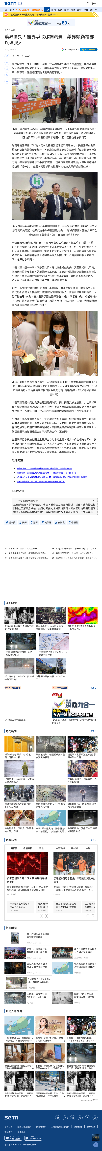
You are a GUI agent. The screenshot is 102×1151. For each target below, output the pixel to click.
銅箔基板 (27, 848)
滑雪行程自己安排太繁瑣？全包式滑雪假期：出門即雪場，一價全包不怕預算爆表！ (50, 1094)
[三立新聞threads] (95, 1117)
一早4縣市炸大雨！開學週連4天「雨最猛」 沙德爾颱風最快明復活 (19, 1039)
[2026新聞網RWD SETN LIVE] (20, 3)
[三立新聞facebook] (65, 1117)
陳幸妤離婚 (37, 9)
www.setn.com (29, 1144)
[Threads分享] (7, 68)
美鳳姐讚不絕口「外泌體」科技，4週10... (74, 553)
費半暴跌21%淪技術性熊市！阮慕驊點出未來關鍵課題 (50, 628)
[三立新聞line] (80, 1117)
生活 (47, 9)
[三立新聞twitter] (87, 1117)
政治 (79, 9)
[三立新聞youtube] (57, 1117)
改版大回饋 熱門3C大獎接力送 (22, 548)
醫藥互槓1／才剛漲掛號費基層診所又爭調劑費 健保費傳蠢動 (44, 468)
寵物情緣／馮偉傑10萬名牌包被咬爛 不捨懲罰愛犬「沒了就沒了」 (47, 472)
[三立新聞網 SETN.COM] (6, 9)
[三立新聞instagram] (72, 1117)
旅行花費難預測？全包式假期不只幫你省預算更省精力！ (19, 1067)
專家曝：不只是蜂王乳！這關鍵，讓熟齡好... (75, 558)
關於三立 (8, 1126)
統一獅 (74, 848)
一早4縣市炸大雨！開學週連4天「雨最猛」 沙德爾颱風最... (51, 830)
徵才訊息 (21, 1131)
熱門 (53, 9)
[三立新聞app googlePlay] (33, 1138)
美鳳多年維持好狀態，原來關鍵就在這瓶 (26, 553)
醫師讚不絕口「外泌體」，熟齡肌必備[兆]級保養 (49, 1039)
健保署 (28, 68)
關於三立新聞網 (24, 1126)
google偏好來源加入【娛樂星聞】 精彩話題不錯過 (76, 548)
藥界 (51, 68)
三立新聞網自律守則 (60, 1126)
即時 (12, 9)
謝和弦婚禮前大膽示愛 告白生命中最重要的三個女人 (41, 481)
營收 (41, 848)
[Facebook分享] (7, 56)
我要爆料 (8, 1131)
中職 (88, 848)
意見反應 (91, 1126)
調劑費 (78, 64)
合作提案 (78, 1126)
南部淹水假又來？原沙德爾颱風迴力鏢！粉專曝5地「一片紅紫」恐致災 (81, 1067)
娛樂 (92, 9)
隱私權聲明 (41, 1126)
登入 (96, 3)
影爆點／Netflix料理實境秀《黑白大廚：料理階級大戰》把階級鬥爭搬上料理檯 (52, 477)
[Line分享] (7, 62)
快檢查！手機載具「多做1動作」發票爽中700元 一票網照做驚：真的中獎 (50, 1067)
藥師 (42, 129)
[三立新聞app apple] (13, 1138)
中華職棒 (60, 848)
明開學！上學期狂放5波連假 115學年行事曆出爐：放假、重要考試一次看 (80, 1039)
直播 (73, 9)
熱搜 (66, 9)
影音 (60, 9)
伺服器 (14, 848)
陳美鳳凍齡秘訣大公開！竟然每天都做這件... (28, 558)
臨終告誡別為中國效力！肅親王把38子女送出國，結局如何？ (19, 1094)
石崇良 (76, 226)
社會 (86, 9)
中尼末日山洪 (23, 9)
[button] (88, 3)
